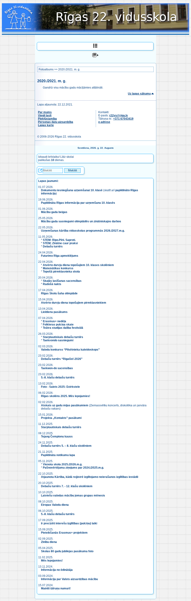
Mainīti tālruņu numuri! (56, 588)
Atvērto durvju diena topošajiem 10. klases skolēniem (78, 265)
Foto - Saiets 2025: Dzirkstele (60, 386)
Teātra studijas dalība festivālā (63, 327)
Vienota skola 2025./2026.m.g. (62, 464)
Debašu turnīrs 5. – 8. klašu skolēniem (66, 445)
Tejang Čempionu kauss (57, 436)
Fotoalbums (46, 69)
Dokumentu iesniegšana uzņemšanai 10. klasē (71, 190)
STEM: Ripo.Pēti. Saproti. (59, 240)
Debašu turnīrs (53, 246)
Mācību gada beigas (54, 212)
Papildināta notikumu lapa (58, 455)
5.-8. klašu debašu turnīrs (58, 377)
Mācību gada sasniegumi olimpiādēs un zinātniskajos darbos (81, 221)
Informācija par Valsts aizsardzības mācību (69, 579)
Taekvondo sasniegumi (58, 340)
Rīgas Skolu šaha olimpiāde (59, 293)
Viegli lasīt (44, 115)
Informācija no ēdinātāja (57, 569)
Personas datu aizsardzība (55, 122)
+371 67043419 (123, 118)
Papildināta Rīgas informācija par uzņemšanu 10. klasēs (78, 202)
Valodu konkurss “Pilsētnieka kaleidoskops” (70, 349)
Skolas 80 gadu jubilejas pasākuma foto (67, 551)
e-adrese (104, 122)
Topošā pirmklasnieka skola (61, 271)
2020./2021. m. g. (69, 69)
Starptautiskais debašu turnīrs (63, 337)
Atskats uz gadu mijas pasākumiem (64, 405)
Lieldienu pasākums (54, 312)
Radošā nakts (52, 284)
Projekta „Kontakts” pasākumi (61, 418)
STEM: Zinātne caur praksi (60, 243)
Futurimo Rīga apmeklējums (59, 255)
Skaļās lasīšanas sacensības (62, 280)
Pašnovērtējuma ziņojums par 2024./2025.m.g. (73, 467)
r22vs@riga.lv (118, 115)
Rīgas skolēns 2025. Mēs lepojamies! (65, 396)
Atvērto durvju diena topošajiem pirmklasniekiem (73, 302)
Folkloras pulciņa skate (58, 324)
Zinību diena (49, 542)
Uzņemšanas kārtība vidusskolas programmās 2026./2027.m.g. (83, 230)
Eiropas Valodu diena (55, 504)
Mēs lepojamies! (52, 560)
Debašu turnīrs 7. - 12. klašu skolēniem (66, 486)
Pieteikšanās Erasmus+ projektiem (64, 532)
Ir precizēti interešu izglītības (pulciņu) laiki (69, 523)
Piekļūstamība (47, 118)
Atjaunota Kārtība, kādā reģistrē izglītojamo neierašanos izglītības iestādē (89, 477)
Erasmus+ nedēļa (54, 321)
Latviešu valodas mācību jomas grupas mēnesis (73, 495)
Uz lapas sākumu (139, 93)
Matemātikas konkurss (58, 268)
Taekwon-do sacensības (57, 368)
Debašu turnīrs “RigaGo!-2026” (61, 359)
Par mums (45, 112)
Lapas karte (46, 125)
